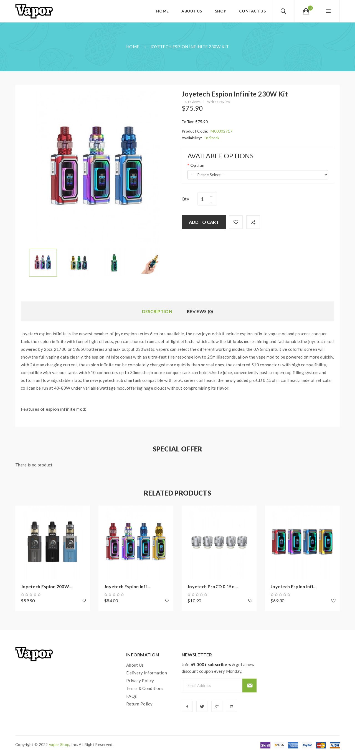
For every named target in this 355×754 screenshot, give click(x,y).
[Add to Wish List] (236, 222)
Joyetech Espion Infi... (127, 586)
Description (157, 311)
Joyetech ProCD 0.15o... (212, 586)
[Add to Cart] (22, 512)
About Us (135, 664)
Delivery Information (146, 672)
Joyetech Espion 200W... (46, 586)
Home (132, 46)
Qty (185, 198)
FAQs (131, 696)
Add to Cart (204, 222)
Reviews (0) (200, 311)
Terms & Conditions (144, 688)
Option (197, 165)
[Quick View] (22, 543)
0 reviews (193, 102)
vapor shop (59, 744)
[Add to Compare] (253, 222)
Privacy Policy (140, 680)
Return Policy (139, 703)
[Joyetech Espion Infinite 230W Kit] (43, 262)
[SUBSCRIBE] (249, 685)
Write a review (218, 102)
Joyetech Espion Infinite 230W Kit (189, 46)
